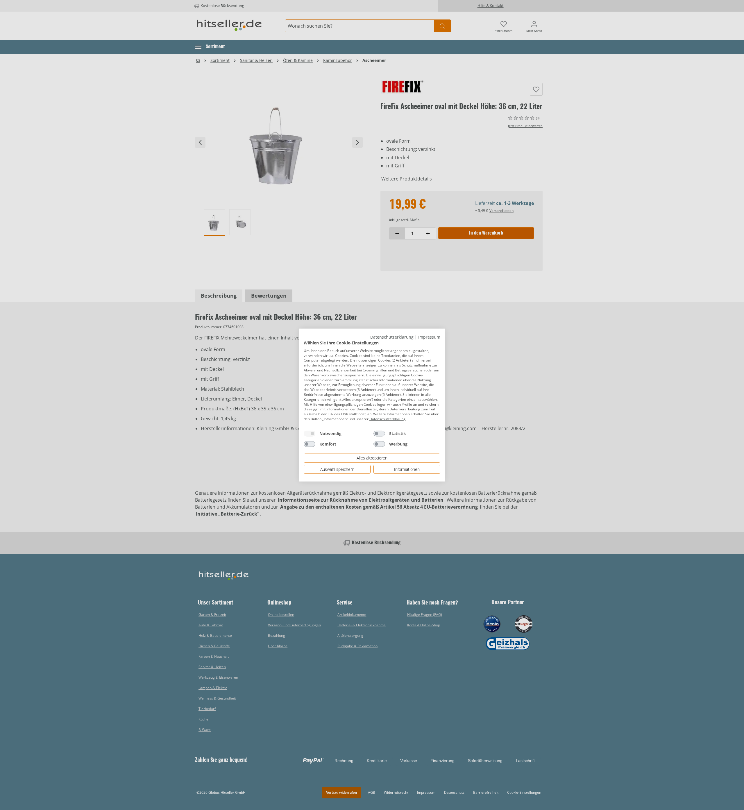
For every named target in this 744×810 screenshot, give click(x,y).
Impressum (429, 336)
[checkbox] (309, 433)
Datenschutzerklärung (392, 336)
